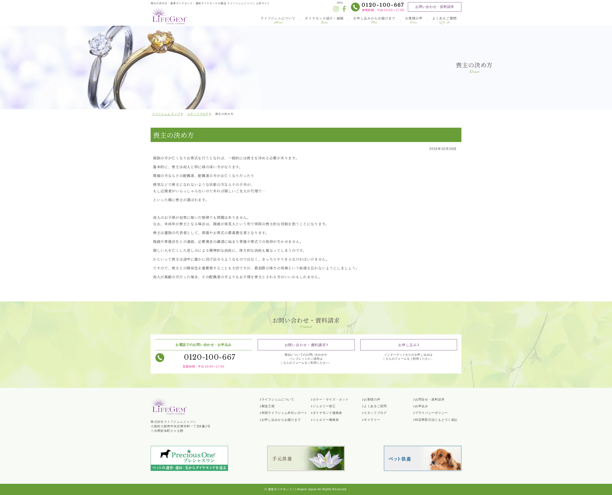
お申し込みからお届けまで (374, 20)
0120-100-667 (383, 5)
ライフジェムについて (277, 20)
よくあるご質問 (444, 20)
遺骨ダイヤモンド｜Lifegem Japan (292, 489)
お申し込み (407, 344)
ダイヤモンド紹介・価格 (324, 20)
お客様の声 (414, 20)
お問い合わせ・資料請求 (434, 7)
